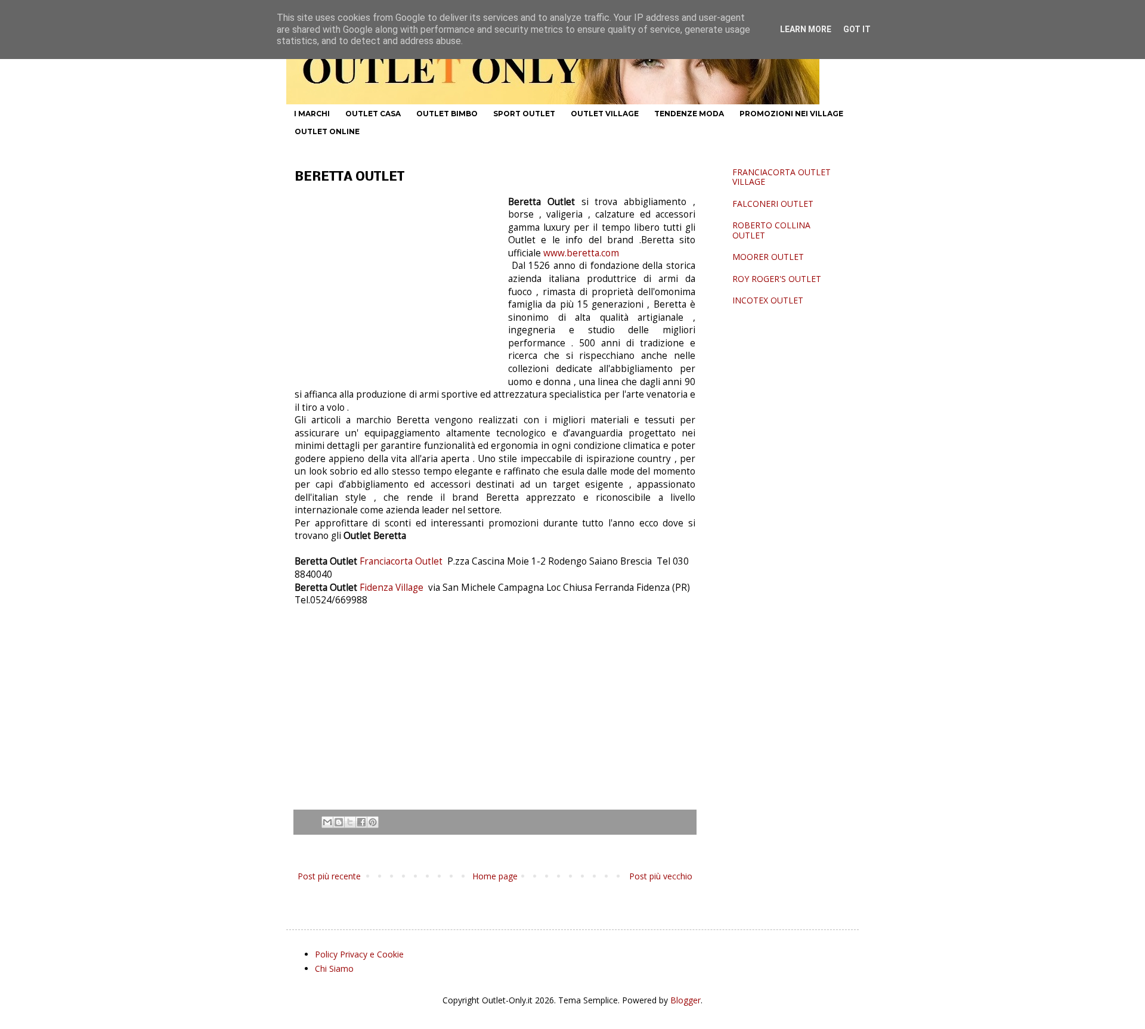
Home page (495, 876)
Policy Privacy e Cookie (359, 954)
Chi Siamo (334, 968)
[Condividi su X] (350, 822)
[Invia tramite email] (327, 822)
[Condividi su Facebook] (361, 822)
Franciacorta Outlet (402, 561)
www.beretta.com (580, 253)
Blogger (685, 1000)
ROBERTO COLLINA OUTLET (771, 230)
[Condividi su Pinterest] (373, 822)
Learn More (805, 29)
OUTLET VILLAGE (605, 113)
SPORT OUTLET (524, 113)
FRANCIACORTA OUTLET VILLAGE (781, 177)
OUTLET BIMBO (447, 113)
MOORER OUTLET (768, 256)
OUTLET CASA (373, 113)
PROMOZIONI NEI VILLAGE (791, 113)
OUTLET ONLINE (327, 131)
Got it (857, 29)
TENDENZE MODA (689, 113)
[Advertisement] (396, 285)
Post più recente (329, 876)
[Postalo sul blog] (339, 822)
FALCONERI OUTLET (772, 203)
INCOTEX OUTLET (767, 300)
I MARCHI (312, 113)
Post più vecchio (660, 876)
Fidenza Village (393, 587)
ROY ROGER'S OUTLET (776, 278)
